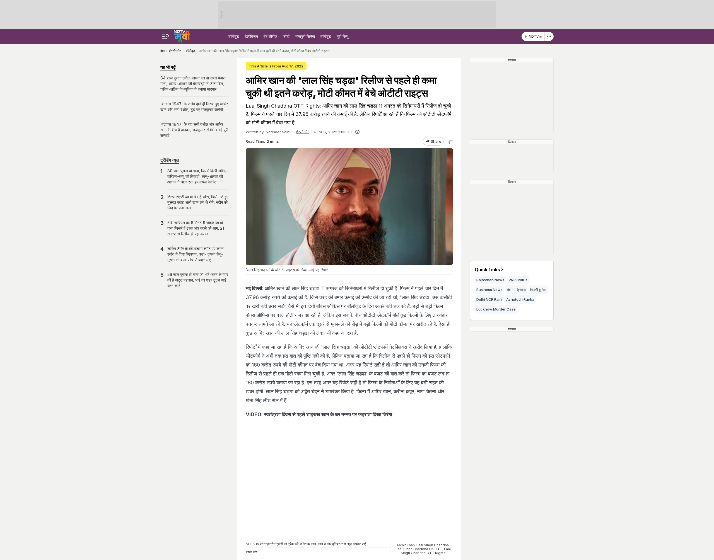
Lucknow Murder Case (496, 309)
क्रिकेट (521, 289)
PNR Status (518, 280)
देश (509, 289)
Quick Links (487, 269)
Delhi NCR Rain (489, 299)
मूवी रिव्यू (342, 36)
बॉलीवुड (233, 36)
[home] (182, 36)
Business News (489, 289)
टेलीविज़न (251, 36)
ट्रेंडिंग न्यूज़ (169, 160)
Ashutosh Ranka (520, 299)
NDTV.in (535, 36)
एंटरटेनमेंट (302, 132)
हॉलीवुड (325, 36)
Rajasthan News (490, 280)
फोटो (286, 36)
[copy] (450, 141)
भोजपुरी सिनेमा (305, 36)
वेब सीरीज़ (270, 36)
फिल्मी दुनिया (538, 289)
